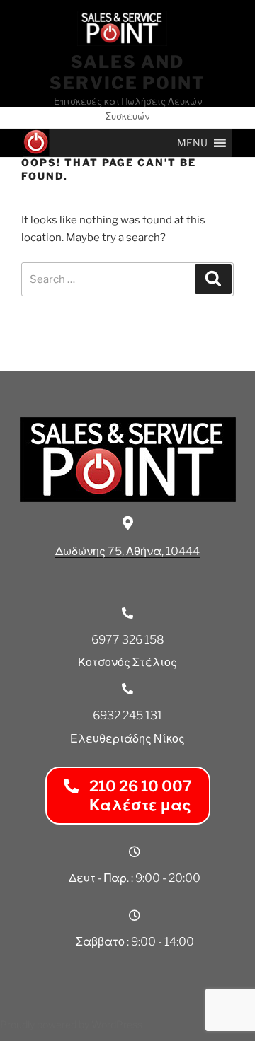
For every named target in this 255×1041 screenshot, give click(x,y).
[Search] (213, 279)
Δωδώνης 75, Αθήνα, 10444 (127, 551)
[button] (192, 143)
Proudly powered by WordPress (71, 1024)
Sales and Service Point (127, 72)
